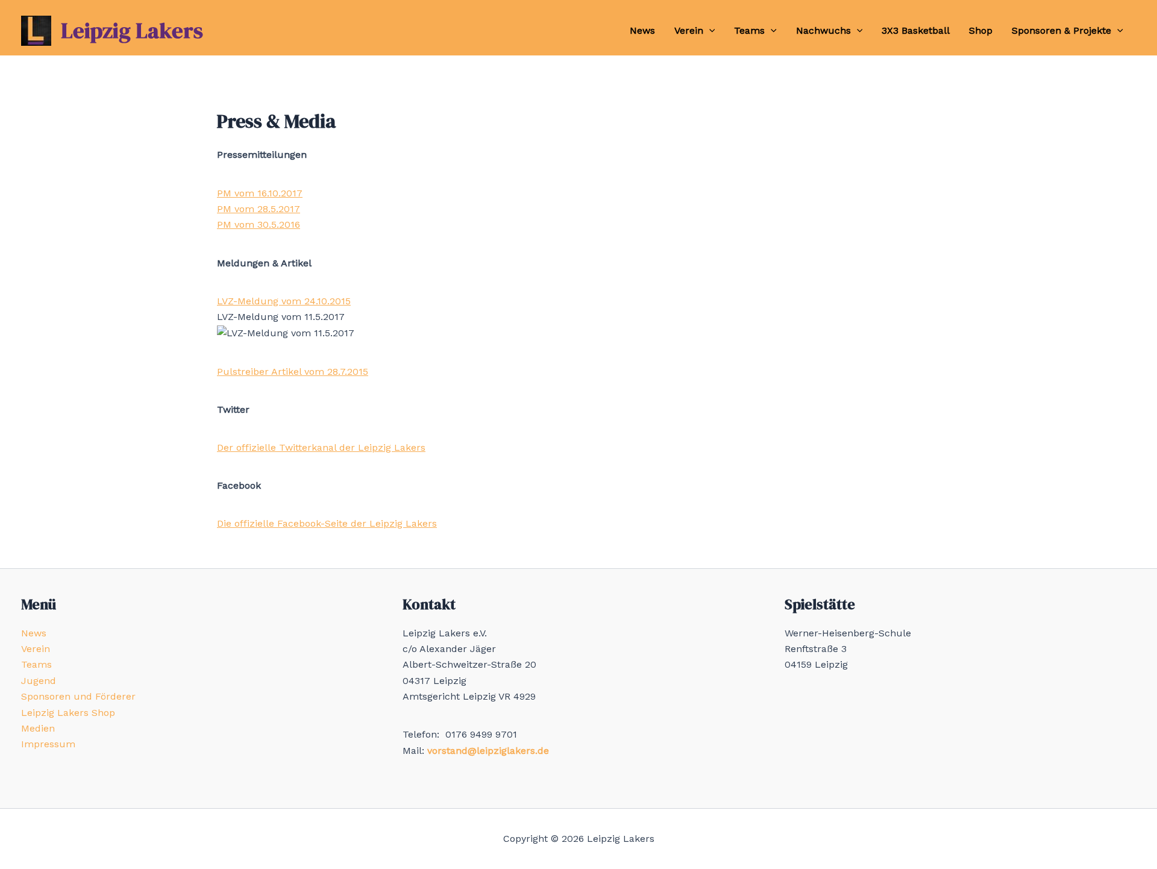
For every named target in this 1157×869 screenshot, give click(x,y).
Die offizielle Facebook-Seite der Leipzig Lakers (327, 523)
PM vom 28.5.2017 (258, 209)
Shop (980, 30)
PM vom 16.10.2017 (260, 193)
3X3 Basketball (916, 30)
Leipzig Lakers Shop (68, 712)
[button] (709, 31)
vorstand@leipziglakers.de (488, 750)
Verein (688, 30)
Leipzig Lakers (132, 30)
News (642, 30)
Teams (749, 30)
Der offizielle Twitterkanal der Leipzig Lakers (321, 447)
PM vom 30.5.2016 (258, 224)
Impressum (48, 744)
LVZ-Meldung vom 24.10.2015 (284, 301)
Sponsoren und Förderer (78, 696)
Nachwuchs (823, 30)
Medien (38, 728)
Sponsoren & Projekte (1061, 30)
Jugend (38, 680)
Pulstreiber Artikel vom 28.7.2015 (292, 371)
